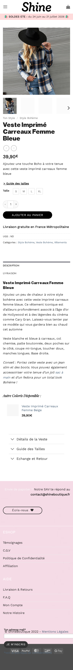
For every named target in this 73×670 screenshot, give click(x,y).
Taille (6, 190)
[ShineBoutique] (37, 7)
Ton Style (9, 117)
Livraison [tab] (9, 273)
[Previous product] (14, 148)
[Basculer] (12, 439)
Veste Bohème (44, 242)
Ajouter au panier (27, 215)
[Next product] (6, 148)
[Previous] (9, 61)
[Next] (63, 61)
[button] (5, 6)
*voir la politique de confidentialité (28, 652)
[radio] (16, 191)
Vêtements (60, 242)
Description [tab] (11, 265)
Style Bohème (29, 117)
